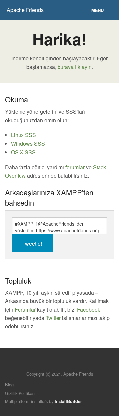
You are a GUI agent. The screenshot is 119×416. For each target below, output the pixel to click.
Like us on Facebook (20, 270)
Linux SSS (23, 135)
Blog (9, 384)
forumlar (75, 167)
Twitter (53, 317)
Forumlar (25, 309)
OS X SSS (23, 152)
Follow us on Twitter (9, 270)
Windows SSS (28, 143)
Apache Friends (25, 10)
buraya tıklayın (75, 67)
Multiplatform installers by (43, 401)
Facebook (88, 309)
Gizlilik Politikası (20, 393)
